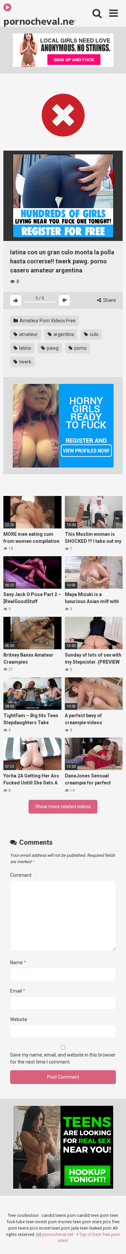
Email (17, 991)
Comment (21, 875)
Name (18, 962)
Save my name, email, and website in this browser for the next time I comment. (63, 1058)
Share (109, 300)
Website (18, 1019)
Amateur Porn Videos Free (47, 320)
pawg (52, 348)
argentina (63, 334)
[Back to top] (113, 1240)
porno (80, 348)
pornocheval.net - (59, 1234)
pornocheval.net (39, 21)
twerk (24, 361)
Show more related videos (63, 806)
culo (93, 334)
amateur (28, 334)
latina (24, 348)
